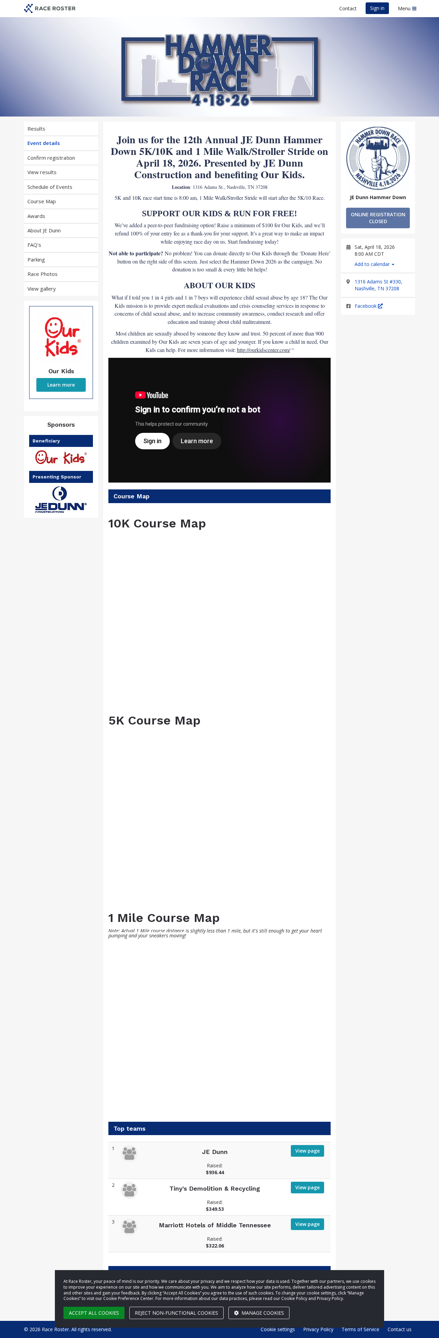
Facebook (366, 306)
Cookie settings (278, 1329)
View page (307, 1150)
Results (36, 128)
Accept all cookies (94, 1313)
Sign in (377, 8)
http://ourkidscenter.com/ (263, 349)
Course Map (41, 201)
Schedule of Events (49, 186)
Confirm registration (51, 157)
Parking (36, 259)
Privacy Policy (318, 1329)
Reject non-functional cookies (176, 1313)
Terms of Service (360, 1329)
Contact (348, 8)
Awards (36, 215)
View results (42, 172)
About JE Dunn (44, 230)
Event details (43, 142)
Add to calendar (373, 264)
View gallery (41, 288)
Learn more (61, 384)
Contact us (400, 1329)
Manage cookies (262, 1313)
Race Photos (42, 273)
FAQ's (34, 244)
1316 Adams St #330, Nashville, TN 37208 (378, 285)
